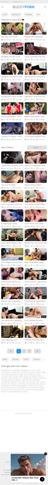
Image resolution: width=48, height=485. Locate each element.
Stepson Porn (18, 2)
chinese (15, 359)
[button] (42, 14)
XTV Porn (6, 2)
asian (5, 359)
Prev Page (10, 351)
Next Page (37, 351)
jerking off (16, 14)
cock (5, 14)
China (26, 359)
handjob (28, 14)
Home (7, 462)
